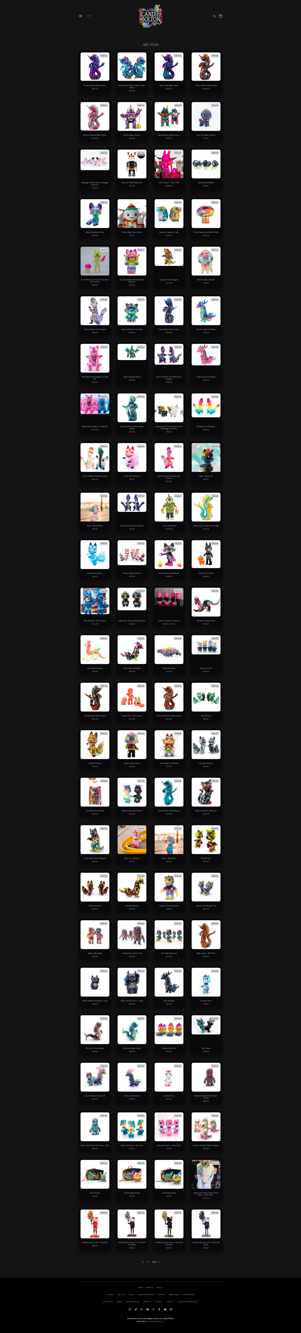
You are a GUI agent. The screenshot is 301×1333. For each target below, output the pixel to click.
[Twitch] (171, 1309)
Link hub (149, 1321)
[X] (153, 1309)
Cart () (159, 1287)
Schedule (159, 1301)
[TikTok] (136, 1309)
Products (149, 1287)
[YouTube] (165, 1309)
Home (140, 1287)
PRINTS (131, 1294)
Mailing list (159, 1321)
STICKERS (161, 1294)
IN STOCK (110, 1294)
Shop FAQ (147, 1301)
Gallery (170, 1301)
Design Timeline (132, 1301)
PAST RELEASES (188, 1294)
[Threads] (141, 1309)
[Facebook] (159, 1309)
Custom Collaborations (187, 1301)
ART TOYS (121, 1294)
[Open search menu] (214, 16)
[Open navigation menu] (80, 16)
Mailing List (108, 1301)
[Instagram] (130, 1309)
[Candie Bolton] (150, 16)
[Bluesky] (147, 1309)
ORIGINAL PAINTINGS (146, 1294)
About (120, 1301)
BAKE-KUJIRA (174, 1294)
